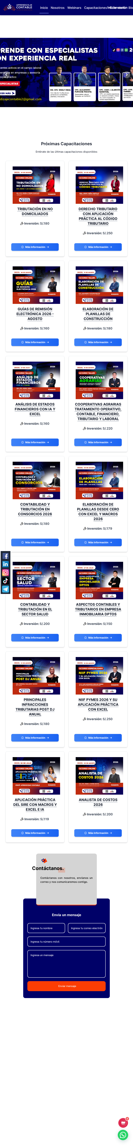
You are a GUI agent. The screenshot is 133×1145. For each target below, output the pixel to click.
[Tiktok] (5, 581)
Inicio (44, 8)
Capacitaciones (95, 8)
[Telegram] (5, 589)
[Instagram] (5, 572)
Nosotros (58, 8)
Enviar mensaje (67, 986)
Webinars (74, 8)
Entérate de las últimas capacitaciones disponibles (66, 151)
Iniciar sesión (117, 7)
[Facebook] (5, 555)
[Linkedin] (5, 564)
